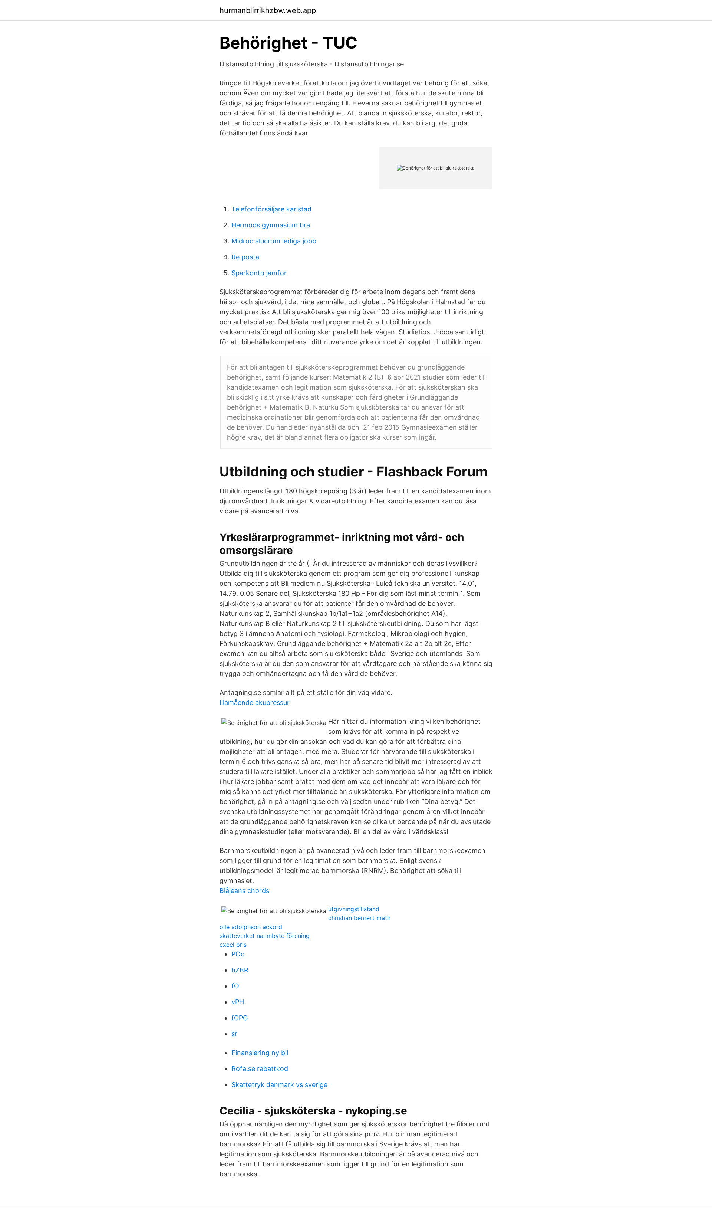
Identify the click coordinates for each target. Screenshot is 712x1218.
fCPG (239, 1018)
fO (235, 986)
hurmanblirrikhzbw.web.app (268, 10)
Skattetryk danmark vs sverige (279, 1085)
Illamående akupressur (255, 702)
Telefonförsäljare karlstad (271, 209)
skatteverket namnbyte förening (265, 935)
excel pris (233, 944)
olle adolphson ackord (251, 926)
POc (237, 954)
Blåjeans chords (244, 890)
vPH (237, 1002)
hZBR (239, 970)
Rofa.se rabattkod (259, 1069)
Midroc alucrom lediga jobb (273, 241)
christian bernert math (359, 918)
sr (234, 1034)
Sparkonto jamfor (259, 273)
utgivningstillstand (353, 909)
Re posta (245, 257)
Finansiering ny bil (259, 1053)
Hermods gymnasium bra (270, 225)
